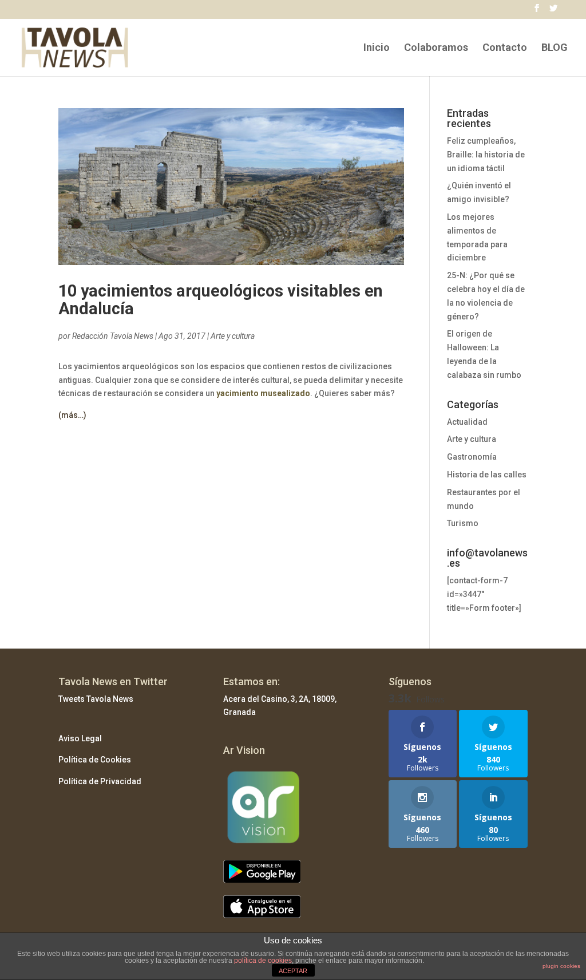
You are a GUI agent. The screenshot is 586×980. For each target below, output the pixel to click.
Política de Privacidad (99, 781)
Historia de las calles (486, 474)
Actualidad (467, 421)
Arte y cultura (233, 336)
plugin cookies (561, 966)
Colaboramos (436, 48)
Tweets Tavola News (95, 699)
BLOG (554, 48)
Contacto (504, 48)
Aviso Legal (80, 738)
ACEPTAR (293, 970)
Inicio (376, 48)
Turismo (462, 523)
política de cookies (263, 961)
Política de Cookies (94, 759)
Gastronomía (472, 456)
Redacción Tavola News (112, 336)
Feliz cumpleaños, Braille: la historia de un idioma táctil (486, 154)
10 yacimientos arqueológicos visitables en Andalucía (220, 299)
